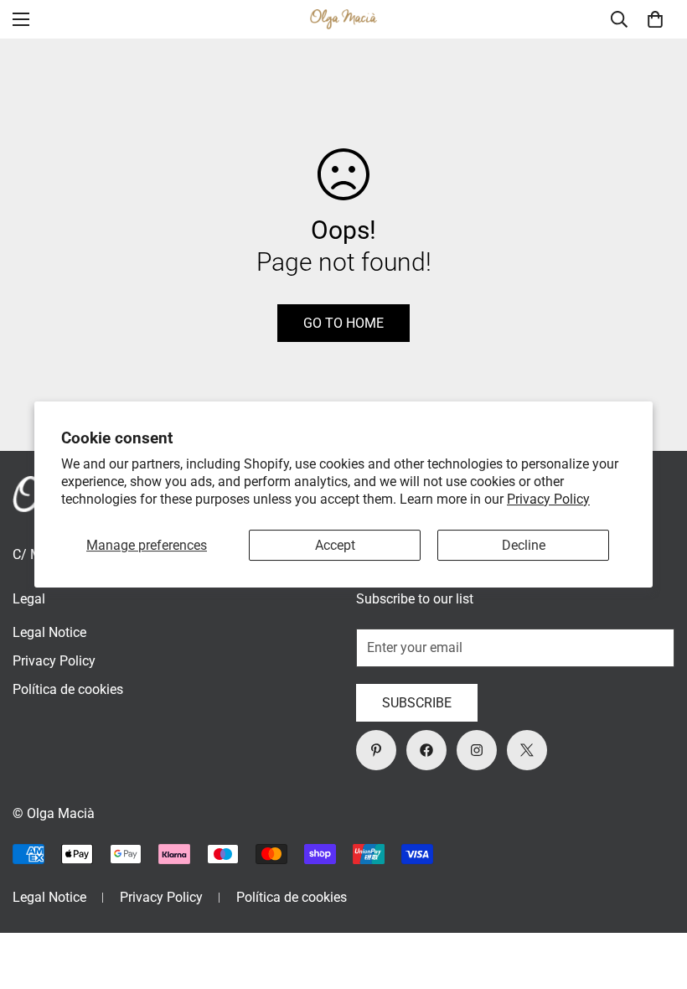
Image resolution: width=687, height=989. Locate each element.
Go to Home (343, 323)
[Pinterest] (376, 750)
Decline (523, 545)
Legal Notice (49, 632)
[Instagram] (477, 750)
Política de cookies (68, 689)
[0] (655, 19)
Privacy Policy (548, 499)
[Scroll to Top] (654, 897)
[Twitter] (527, 750)
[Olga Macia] (343, 20)
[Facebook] (426, 750)
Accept (335, 545)
